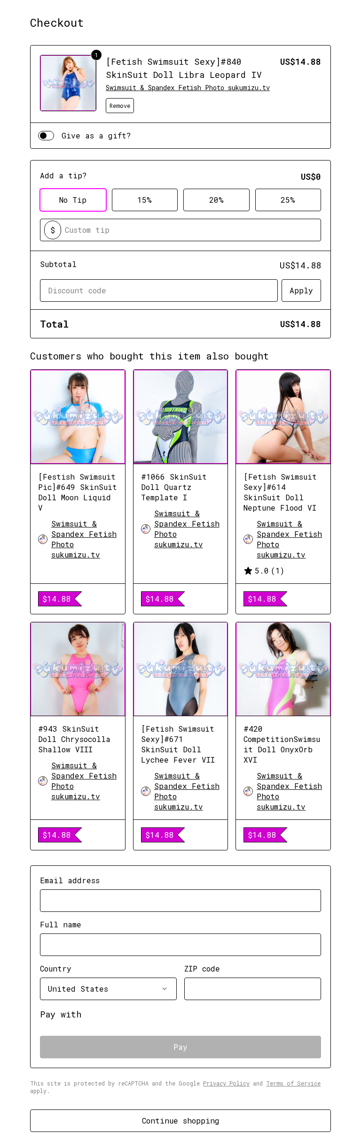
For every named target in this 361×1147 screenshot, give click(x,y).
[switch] (46, 135)
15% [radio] (144, 200)
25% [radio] (288, 200)
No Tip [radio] (72, 200)
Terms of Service (293, 1083)
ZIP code (202, 968)
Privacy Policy (226, 1083)
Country (55, 968)
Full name (60, 924)
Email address (70, 880)
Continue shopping (181, 1120)
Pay (180, 1047)
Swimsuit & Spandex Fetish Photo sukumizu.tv (188, 87)
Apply (301, 290)
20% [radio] (216, 200)
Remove (120, 105)
